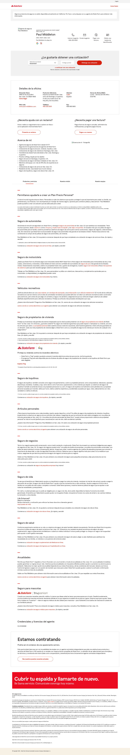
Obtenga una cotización (89, 63)
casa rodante (42, 293)
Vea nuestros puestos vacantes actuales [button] (35, 659)
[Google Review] (37, 43)
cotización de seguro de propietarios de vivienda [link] (41, 343)
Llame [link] (19, 306)
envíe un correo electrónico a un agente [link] (36, 306)
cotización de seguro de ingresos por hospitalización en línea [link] (45, 546)
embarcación (72, 293)
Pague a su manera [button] (85, 132)
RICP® (41, 37)
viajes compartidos (77, 227)
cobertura (37, 227)
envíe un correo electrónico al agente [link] (35, 429)
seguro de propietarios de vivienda (92, 322)
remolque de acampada (57, 293)
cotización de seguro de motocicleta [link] (38, 277)
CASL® (45, 37)
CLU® (49, 37)
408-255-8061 (47, 106)
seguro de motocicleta (91, 266)
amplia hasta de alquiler (60, 227)
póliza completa (51, 701)
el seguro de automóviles (66, 225)
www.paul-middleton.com (27, 106)
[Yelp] (41, 43)
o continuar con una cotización (65, 67)
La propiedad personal (40, 326)
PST (103, 93)
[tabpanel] (65, 97)
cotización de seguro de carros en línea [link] (38, 246)
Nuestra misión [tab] (65, 181)
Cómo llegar (23, 98)
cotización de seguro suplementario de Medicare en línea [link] (44, 542)
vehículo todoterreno (87, 293)
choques (48, 227)
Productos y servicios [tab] (30, 181)
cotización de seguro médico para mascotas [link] (40, 609)
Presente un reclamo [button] (29, 132)
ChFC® (37, 37)
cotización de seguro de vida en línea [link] (38, 511)
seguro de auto (86, 264)
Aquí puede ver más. (24, 504)
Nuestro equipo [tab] (100, 181)
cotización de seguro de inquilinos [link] (37, 397)
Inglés (68, 94)
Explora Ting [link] (22, 364)
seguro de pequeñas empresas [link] (45, 465)
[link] (84, 39)
